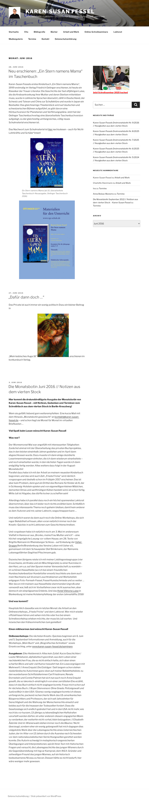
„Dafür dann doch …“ (26, 297)
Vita (26, 32)
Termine (32, 39)
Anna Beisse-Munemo (103, 194)
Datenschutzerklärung (66, 39)
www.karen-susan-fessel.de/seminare (52, 646)
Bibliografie (39, 32)
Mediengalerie (16, 39)
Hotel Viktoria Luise (68, 590)
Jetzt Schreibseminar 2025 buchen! (110, 92)
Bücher (54, 32)
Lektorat (117, 32)
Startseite (14, 32)
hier (50, 129)
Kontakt (45, 39)
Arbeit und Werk (71, 32)
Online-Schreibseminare (96, 32)
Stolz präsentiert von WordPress (46, 796)
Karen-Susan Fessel (60, 11)
